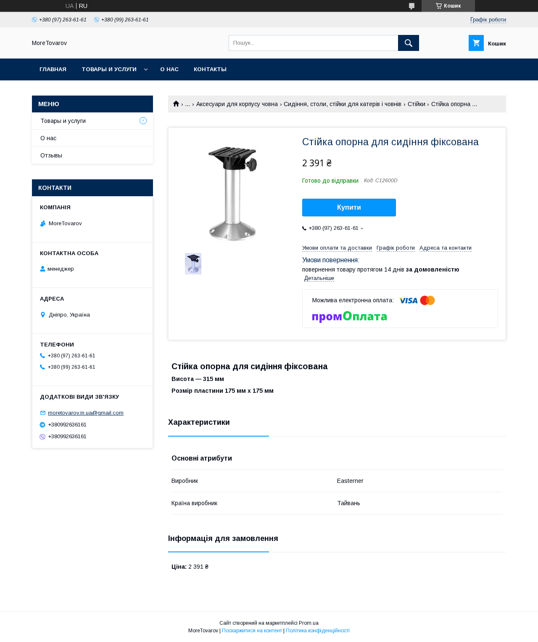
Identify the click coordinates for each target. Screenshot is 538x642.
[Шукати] (408, 43)
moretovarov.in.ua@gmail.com (86, 413)
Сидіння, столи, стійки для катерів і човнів (342, 104)
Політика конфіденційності (318, 631)
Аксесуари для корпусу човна (237, 104)
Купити (349, 207)
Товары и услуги (109, 69)
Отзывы (51, 155)
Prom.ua (309, 623)
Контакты (210, 69)
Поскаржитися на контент (252, 631)
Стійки (416, 104)
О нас (169, 69)
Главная (53, 69)
